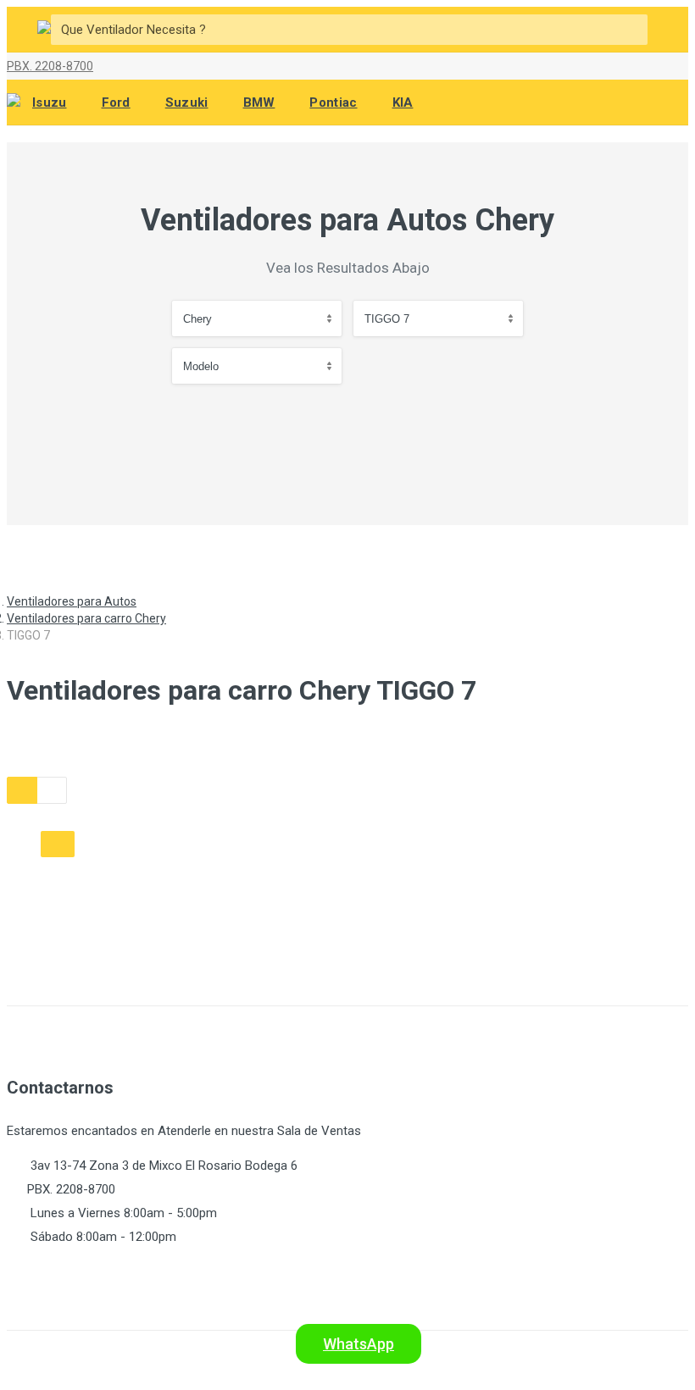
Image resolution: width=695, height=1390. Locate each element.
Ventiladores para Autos (71, 601)
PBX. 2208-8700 (50, 66)
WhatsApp (358, 1344)
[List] (51, 790)
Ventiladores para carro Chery (86, 618)
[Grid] (22, 790)
